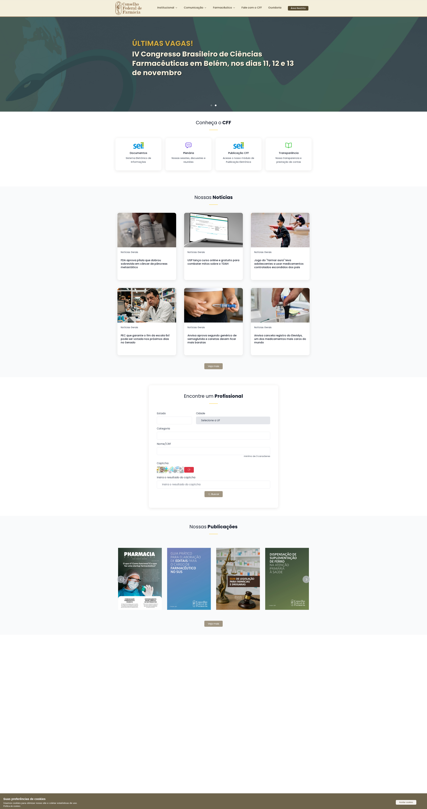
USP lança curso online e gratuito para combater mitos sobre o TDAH (213, 262)
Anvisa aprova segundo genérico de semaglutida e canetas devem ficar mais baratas (212, 339)
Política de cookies (11, 806)
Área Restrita (298, 8)
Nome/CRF (164, 444)
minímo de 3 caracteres (257, 456)
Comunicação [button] (193, 8)
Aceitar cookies (406, 802)
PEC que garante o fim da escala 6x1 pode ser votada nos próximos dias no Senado (145, 339)
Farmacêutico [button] (222, 8)
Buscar (215, 494)
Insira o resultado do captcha (176, 477)
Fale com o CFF (252, 8)
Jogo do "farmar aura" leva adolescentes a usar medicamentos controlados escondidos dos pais (279, 263)
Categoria (163, 428)
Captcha (162, 463)
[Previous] (7, 63)
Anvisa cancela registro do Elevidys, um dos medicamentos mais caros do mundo (280, 339)
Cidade (200, 413)
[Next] (419, 63)
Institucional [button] (165, 8)
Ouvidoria (274, 8)
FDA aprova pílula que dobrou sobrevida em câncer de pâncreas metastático (144, 263)
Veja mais (213, 366)
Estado (161, 413)
